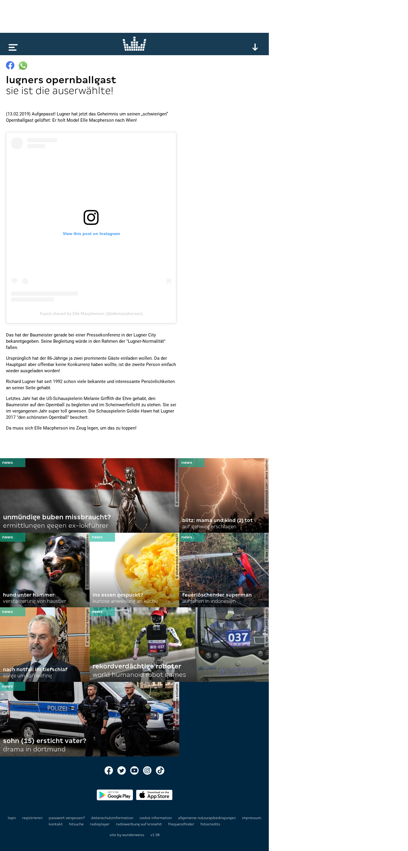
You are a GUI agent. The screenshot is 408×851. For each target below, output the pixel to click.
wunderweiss (133, 835)
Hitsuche (77, 824)
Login (12, 818)
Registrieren (32, 818)
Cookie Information (156, 818)
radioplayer (100, 824)
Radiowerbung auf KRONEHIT (139, 824)
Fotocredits (210, 824)
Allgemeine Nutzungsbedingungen (207, 818)
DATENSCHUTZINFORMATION (112, 818)
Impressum (251, 818)
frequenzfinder (181, 824)
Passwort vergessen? (67, 818)
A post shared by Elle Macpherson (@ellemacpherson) (91, 313)
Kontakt (56, 824)
